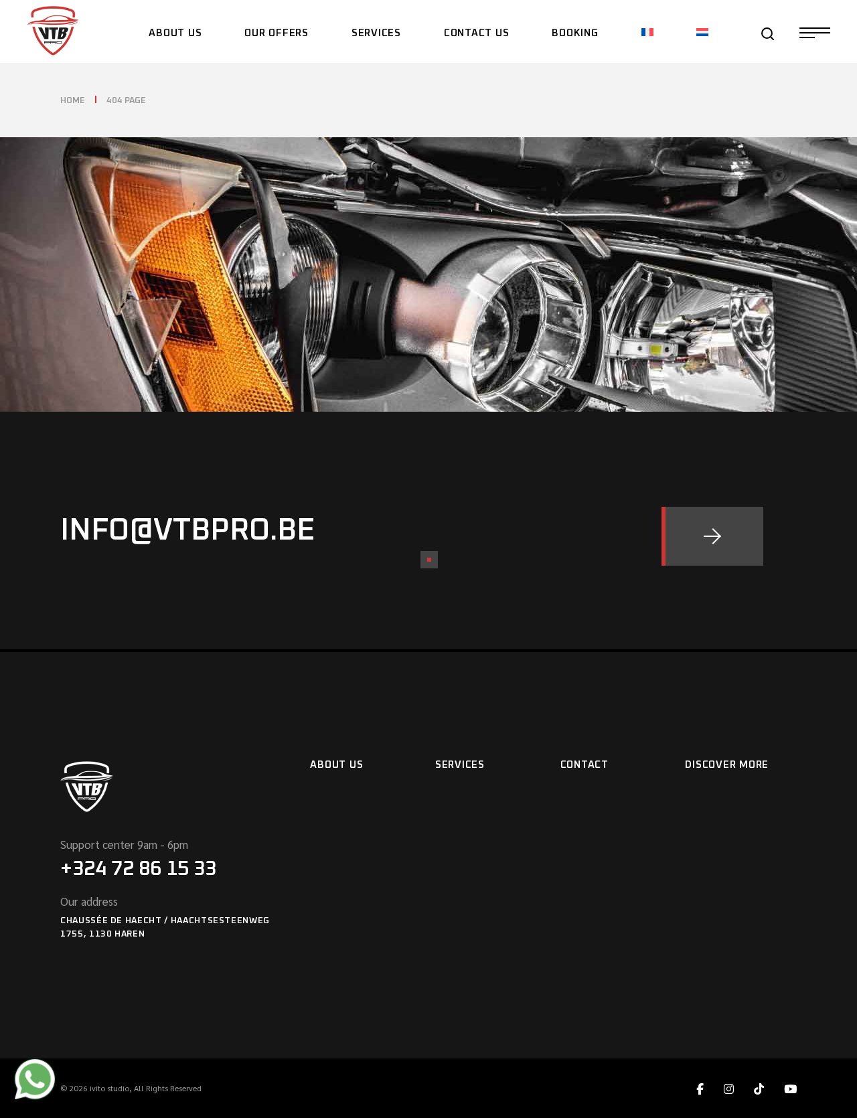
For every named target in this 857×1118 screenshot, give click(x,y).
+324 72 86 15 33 (138, 869)
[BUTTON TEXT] (712, 536)
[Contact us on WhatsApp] (34, 1080)
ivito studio (109, 1088)
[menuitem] (647, 31)
